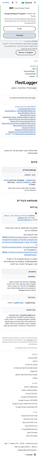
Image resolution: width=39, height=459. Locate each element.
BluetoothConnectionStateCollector (23, 121)
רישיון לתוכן (30, 340)
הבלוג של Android (31, 393)
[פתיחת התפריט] (35, 2)
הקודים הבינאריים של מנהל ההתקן (26, 375)
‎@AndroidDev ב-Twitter (29, 390)
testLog (7, 180)
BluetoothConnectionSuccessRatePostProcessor (19, 123)
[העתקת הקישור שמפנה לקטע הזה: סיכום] (29, 162)
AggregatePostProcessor (27, 109)
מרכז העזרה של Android (29, 416)
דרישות (35, 361)
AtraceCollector (10, 111)
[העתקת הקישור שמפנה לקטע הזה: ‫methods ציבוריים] (15, 201)
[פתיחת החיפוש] (16, 2)
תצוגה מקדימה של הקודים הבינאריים (25, 368)
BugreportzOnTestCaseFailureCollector (22, 132)
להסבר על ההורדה (31, 365)
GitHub (35, 378)
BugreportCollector (29, 128)
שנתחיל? (19, 35)
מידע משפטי (14, 443)
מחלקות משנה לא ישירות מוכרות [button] (19, 120)
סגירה (19, 29)
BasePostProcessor (9, 117)
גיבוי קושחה (33, 371)
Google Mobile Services (29, 429)
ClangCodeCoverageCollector (25, 134)
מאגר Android (32, 358)
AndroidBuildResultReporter (26, 111)
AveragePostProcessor (28, 115)
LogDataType (31, 180)
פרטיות (34, 447)
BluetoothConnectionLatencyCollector (22, 119)
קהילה (22, 443)
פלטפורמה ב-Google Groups (27, 400)
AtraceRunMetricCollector (27, 113)
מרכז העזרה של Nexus (30, 422)
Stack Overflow (32, 432)
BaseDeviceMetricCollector (26, 117)
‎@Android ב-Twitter (30, 387)
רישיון (6, 443)
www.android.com (31, 426)
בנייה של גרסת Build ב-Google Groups (24, 404)
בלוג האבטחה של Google (29, 397)
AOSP (35, 61)
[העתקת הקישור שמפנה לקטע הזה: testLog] (28, 207)
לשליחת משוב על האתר (22, 447)
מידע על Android (31, 443)
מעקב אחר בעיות (31, 436)
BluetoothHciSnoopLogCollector (24, 126)
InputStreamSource (23, 182)
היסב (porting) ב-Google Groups (26, 407)
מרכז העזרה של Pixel (30, 419)
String (22, 284)
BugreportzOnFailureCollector (25, 130)
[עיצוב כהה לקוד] (36, 213)
